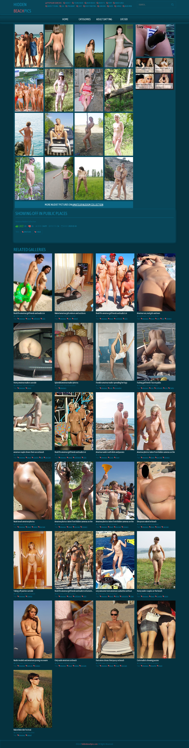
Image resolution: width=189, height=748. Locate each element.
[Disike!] (29, 226)
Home (65, 19)
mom (110, 3)
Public (38, 232)
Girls (43, 319)
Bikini (117, 596)
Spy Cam (48, 457)
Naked (75, 319)
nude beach (90, 3)
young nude (78, 3)
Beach (29, 319)
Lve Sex (124, 19)
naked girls (119, 3)
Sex (163, 319)
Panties (29, 596)
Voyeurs (169, 319)
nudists (101, 3)
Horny (29, 388)
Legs (110, 388)
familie (118, 6)
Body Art (30, 666)
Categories (85, 19)
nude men (128, 6)
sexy (80, 6)
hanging (102, 6)
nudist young (52, 6)
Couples (36, 457)
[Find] (172, 4)
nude (111, 6)
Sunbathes (124, 596)
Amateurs (27, 232)
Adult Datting (104, 19)
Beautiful (153, 666)
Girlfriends (36, 319)
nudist (68, 3)
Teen (132, 596)
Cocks (111, 457)
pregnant (71, 6)
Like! (21, 226)
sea (62, 6)
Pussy (117, 457)
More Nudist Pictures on (74, 204)
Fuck (152, 388)
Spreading (118, 388)
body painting (90, 6)
